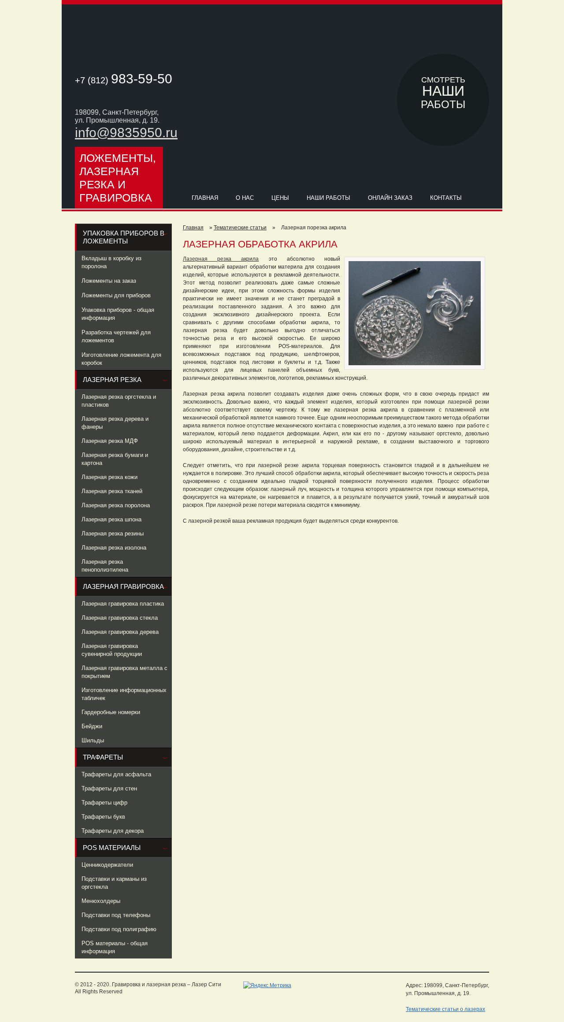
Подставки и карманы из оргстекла (114, 883)
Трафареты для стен (109, 788)
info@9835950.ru (126, 132)
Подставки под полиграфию (119, 929)
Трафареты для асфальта (116, 774)
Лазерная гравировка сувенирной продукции (112, 650)
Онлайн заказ (390, 198)
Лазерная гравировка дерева (120, 632)
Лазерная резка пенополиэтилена (105, 565)
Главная (205, 198)
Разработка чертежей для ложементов (116, 336)
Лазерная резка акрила (221, 259)
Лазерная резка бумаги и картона (115, 459)
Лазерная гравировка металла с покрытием (124, 672)
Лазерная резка (112, 379)
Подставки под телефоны (116, 915)
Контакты (446, 198)
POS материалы (112, 847)
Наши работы (328, 198)
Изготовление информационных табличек (124, 694)
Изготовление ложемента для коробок (121, 359)
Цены (280, 198)
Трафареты (103, 757)
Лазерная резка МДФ (110, 441)
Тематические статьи (240, 228)
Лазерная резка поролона (116, 505)
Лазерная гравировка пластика (123, 603)
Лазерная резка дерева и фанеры (115, 423)
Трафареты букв (103, 816)
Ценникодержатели (107, 864)
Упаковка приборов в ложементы (123, 237)
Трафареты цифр (104, 802)
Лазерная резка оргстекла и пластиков (119, 400)
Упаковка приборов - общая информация (118, 314)
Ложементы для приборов (116, 295)
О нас (245, 198)
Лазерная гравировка (123, 586)
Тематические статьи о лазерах (445, 1009)
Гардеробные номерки (111, 712)
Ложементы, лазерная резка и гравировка (117, 178)
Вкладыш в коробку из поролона (111, 262)
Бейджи (92, 726)
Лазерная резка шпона (111, 519)
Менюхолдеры (101, 901)
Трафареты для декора (113, 830)
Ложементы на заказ (109, 280)
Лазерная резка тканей (112, 491)
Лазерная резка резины (113, 533)
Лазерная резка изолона (114, 547)
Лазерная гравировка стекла (120, 617)
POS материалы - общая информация (115, 947)
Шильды (93, 740)
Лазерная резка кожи (109, 477)
